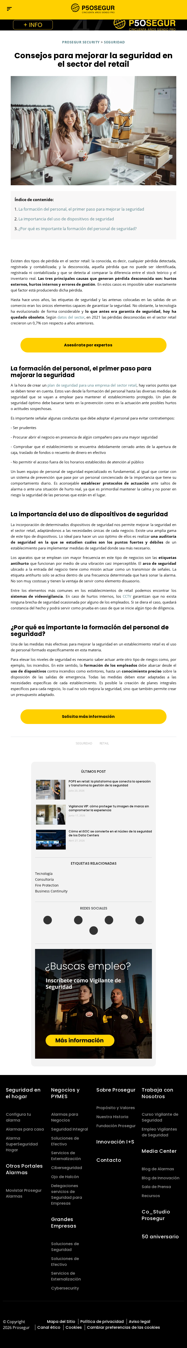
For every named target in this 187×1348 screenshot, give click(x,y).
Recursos (151, 1196)
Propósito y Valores (115, 1108)
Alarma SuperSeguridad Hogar (22, 1144)
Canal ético (48, 1327)
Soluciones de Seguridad (65, 1246)
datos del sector (70, 317)
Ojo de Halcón (65, 1177)
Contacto (108, 1160)
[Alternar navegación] (170, 9)
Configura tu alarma (18, 1117)
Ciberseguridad (66, 1168)
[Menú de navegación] (9, 9)
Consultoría (44, 879)
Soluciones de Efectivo (65, 1141)
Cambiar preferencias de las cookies (123, 1327)
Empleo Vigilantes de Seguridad (159, 1132)
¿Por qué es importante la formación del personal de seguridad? (78, 228)
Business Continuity (51, 891)
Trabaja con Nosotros (157, 1093)
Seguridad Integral (69, 1129)
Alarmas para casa (25, 1129)
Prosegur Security (81, 42)
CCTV (127, 596)
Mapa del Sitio (61, 1321)
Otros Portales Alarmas (24, 1169)
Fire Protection (47, 885)
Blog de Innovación (160, 1178)
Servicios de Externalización (66, 1156)
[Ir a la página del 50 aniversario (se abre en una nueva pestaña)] (93, 25)
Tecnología (44, 873)
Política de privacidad (102, 1321)
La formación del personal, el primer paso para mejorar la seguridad (81, 209)
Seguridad (114, 42)
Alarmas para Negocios (64, 1117)
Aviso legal (139, 1321)
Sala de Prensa (156, 1187)
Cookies (73, 1327)
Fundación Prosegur (116, 1126)
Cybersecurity (65, 1288)
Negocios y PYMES (65, 1093)
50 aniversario (160, 1236)
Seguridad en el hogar (23, 1093)
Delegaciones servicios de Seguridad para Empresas (66, 1194)
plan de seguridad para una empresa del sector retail (92, 385)
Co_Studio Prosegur (156, 1215)
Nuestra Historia (112, 1117)
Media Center (159, 1151)
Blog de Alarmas (158, 1169)
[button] (180, 9)
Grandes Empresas (63, 1222)
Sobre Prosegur (116, 1089)
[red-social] (169, 1317)
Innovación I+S (115, 1141)
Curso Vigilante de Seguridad (160, 1117)
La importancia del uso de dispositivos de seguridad (66, 219)
